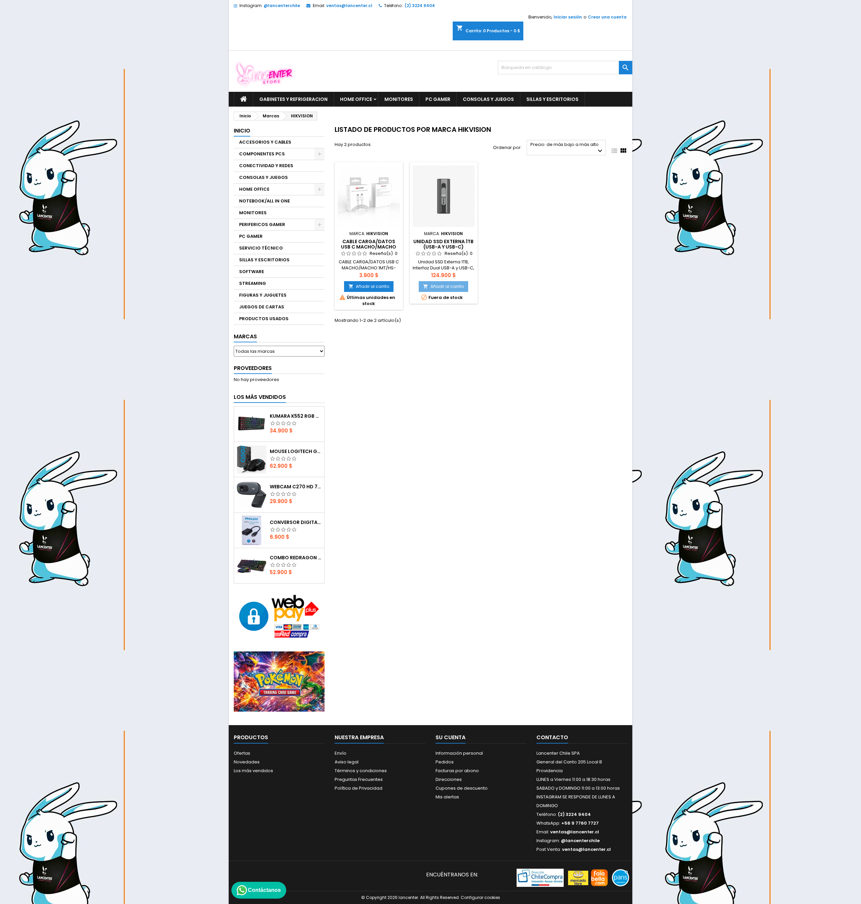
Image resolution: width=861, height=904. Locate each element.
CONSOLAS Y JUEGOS (488, 99)
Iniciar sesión (568, 17)
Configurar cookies (480, 897)
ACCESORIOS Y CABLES (265, 142)
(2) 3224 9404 (420, 5)
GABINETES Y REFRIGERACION (293, 99)
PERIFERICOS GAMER (262, 224)
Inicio (242, 131)
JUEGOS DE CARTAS (261, 307)
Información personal (459, 753)
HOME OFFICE (356, 99)
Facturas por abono (457, 770)
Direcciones (449, 779)
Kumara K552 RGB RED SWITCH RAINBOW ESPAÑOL (296, 416)
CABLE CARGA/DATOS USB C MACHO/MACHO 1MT (368, 247)
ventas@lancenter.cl (349, 5)
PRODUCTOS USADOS (264, 318)
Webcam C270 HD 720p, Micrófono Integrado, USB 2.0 (296, 486)
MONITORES (398, 99)
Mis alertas (447, 797)
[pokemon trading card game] (279, 681)
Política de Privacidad (358, 788)
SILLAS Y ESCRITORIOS (552, 99)
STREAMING (252, 283)
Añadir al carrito (368, 286)
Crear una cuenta (607, 17)
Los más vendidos (260, 397)
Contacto (552, 737)
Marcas (245, 336)
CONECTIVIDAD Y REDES (266, 165)
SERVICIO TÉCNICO (261, 248)
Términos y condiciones (361, 770)
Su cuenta (450, 737)
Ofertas (242, 753)
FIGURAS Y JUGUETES (263, 295)
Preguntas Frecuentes (359, 779)
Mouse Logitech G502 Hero (296, 451)
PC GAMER (437, 99)
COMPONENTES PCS (262, 154)
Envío (340, 753)
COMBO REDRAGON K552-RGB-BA (296, 557)
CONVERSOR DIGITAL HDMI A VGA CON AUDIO (296, 522)
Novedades (247, 762)
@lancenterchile (282, 5)
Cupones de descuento (462, 788)
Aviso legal (347, 762)
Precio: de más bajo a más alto (567, 148)
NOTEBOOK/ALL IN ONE (264, 201)
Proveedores (253, 368)
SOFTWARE (251, 271)
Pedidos (445, 762)
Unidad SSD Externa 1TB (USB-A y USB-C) (443, 244)
